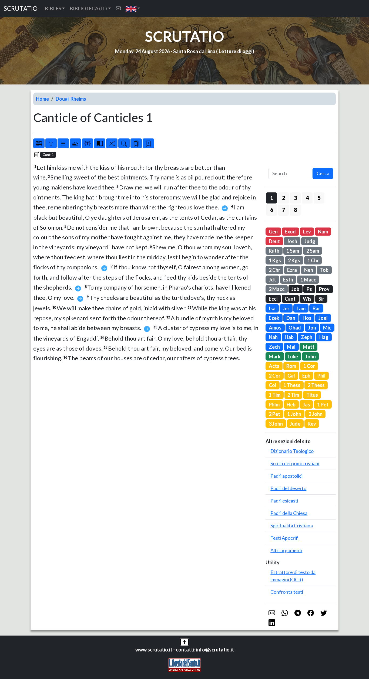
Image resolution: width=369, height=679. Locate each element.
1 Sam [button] (292, 251)
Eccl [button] (273, 299)
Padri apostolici (286, 476)
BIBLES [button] (53, 8)
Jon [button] (312, 328)
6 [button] (271, 209)
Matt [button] (308, 347)
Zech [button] (274, 347)
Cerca (323, 173)
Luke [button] (293, 356)
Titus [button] (312, 395)
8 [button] (295, 209)
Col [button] (272, 385)
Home (42, 99)
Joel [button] (323, 318)
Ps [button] (309, 289)
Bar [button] (316, 308)
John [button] (310, 356)
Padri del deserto (288, 488)
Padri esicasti (284, 501)
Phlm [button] (274, 405)
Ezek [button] (274, 318)
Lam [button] (301, 308)
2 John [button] (315, 414)
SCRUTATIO (21, 8)
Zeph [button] (306, 337)
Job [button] (295, 289)
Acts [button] (274, 366)
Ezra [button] (292, 270)
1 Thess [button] (291, 385)
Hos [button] (307, 318)
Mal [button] (291, 347)
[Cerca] (124, 143)
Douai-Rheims (71, 99)
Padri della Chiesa (288, 513)
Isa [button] (272, 308)
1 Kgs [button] (275, 260)
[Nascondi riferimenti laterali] (75, 143)
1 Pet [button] (322, 405)
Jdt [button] (272, 280)
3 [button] (295, 198)
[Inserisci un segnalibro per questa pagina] (148, 143)
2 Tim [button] (293, 395)
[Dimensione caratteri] (51, 143)
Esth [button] (288, 280)
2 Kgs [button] (294, 260)
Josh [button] (292, 241)
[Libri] (39, 143)
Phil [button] (321, 376)
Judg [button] (309, 241)
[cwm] (118, 8)
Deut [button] (274, 241)
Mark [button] (275, 356)
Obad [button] (295, 328)
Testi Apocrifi (284, 538)
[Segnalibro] (136, 143)
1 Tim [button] (274, 395)
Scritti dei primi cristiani (294, 463)
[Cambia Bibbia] (112, 143)
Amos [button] (275, 328)
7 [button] (283, 209)
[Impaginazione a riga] (63, 143)
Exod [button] (290, 232)
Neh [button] (308, 270)
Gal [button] (291, 376)
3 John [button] (276, 424)
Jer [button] (286, 308)
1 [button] (271, 198)
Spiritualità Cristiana (291, 525)
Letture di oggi (236, 51)
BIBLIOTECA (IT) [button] (88, 8)
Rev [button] (312, 424)
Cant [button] (290, 299)
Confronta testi (286, 592)
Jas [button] (306, 405)
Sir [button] (321, 299)
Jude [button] (295, 424)
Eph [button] (306, 376)
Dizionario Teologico (292, 451)
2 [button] (283, 198)
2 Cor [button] (274, 376)
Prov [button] (324, 289)
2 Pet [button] (274, 414)
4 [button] (307, 198)
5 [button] (319, 198)
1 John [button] (294, 414)
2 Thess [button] (316, 385)
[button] (133, 8)
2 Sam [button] (312, 251)
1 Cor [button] (309, 366)
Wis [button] (307, 299)
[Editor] (87, 143)
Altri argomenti (286, 550)
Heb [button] (291, 405)
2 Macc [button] (276, 289)
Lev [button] (307, 232)
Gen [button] (273, 232)
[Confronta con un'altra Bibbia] (99, 143)
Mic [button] (327, 328)
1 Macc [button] (308, 280)
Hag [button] (323, 337)
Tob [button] (324, 270)
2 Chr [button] (274, 270)
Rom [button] (291, 366)
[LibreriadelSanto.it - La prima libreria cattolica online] (184, 664)
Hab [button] (289, 337)
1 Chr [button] (313, 260)
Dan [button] (290, 318)
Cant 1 (48, 154)
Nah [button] (273, 337)
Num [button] (323, 232)
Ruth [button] (274, 251)
